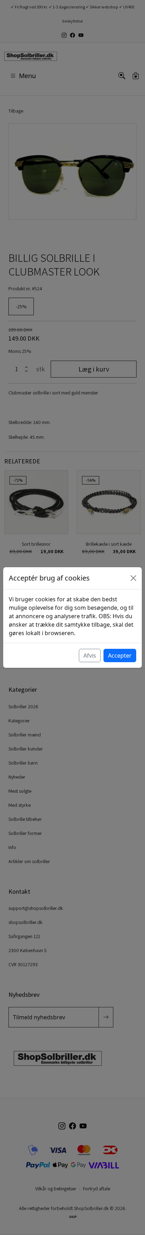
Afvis (89, 655)
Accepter (120, 655)
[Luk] (133, 578)
